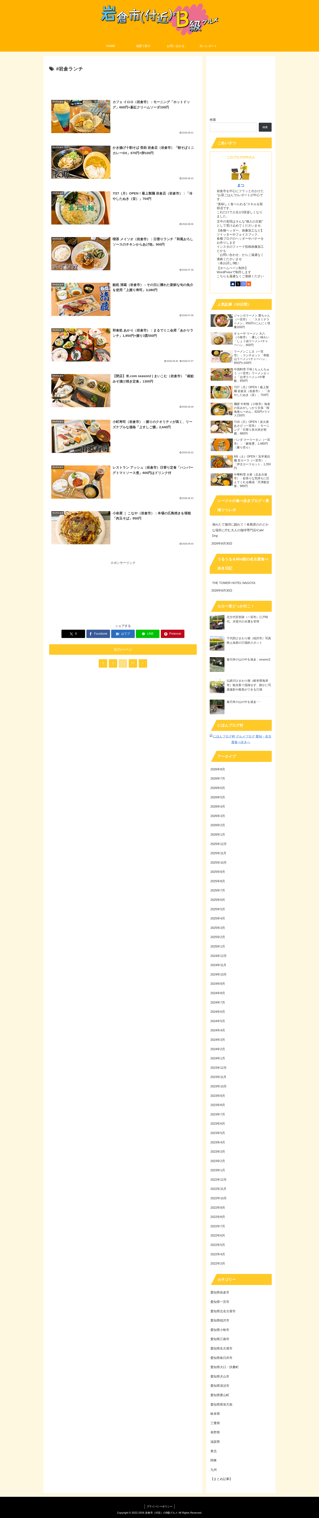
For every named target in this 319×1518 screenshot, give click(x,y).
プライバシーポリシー (159, 1506)
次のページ (123, 649)
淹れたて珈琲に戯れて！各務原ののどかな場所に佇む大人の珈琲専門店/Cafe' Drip (240, 530)
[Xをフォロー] (238, 283)
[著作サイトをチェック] (232, 283)
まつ (240, 185)
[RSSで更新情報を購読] (248, 283)
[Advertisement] (123, 83)
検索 (213, 119)
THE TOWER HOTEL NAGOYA (233, 583)
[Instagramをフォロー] (243, 283)
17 (133, 663)
